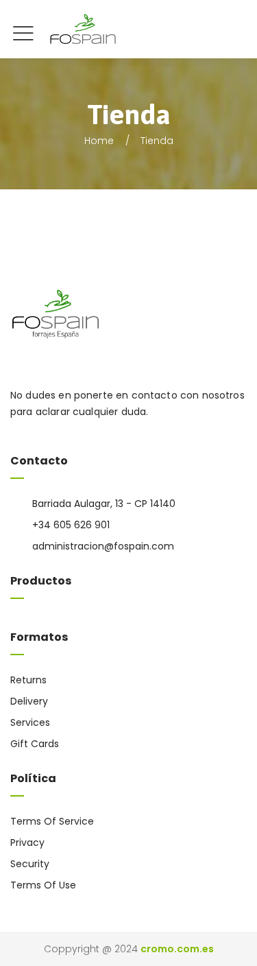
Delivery (29, 701)
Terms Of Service (52, 821)
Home (99, 141)
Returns (28, 680)
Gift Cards (34, 744)
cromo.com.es (177, 949)
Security (29, 864)
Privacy (27, 842)
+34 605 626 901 (71, 525)
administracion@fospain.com (103, 546)
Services (30, 722)
